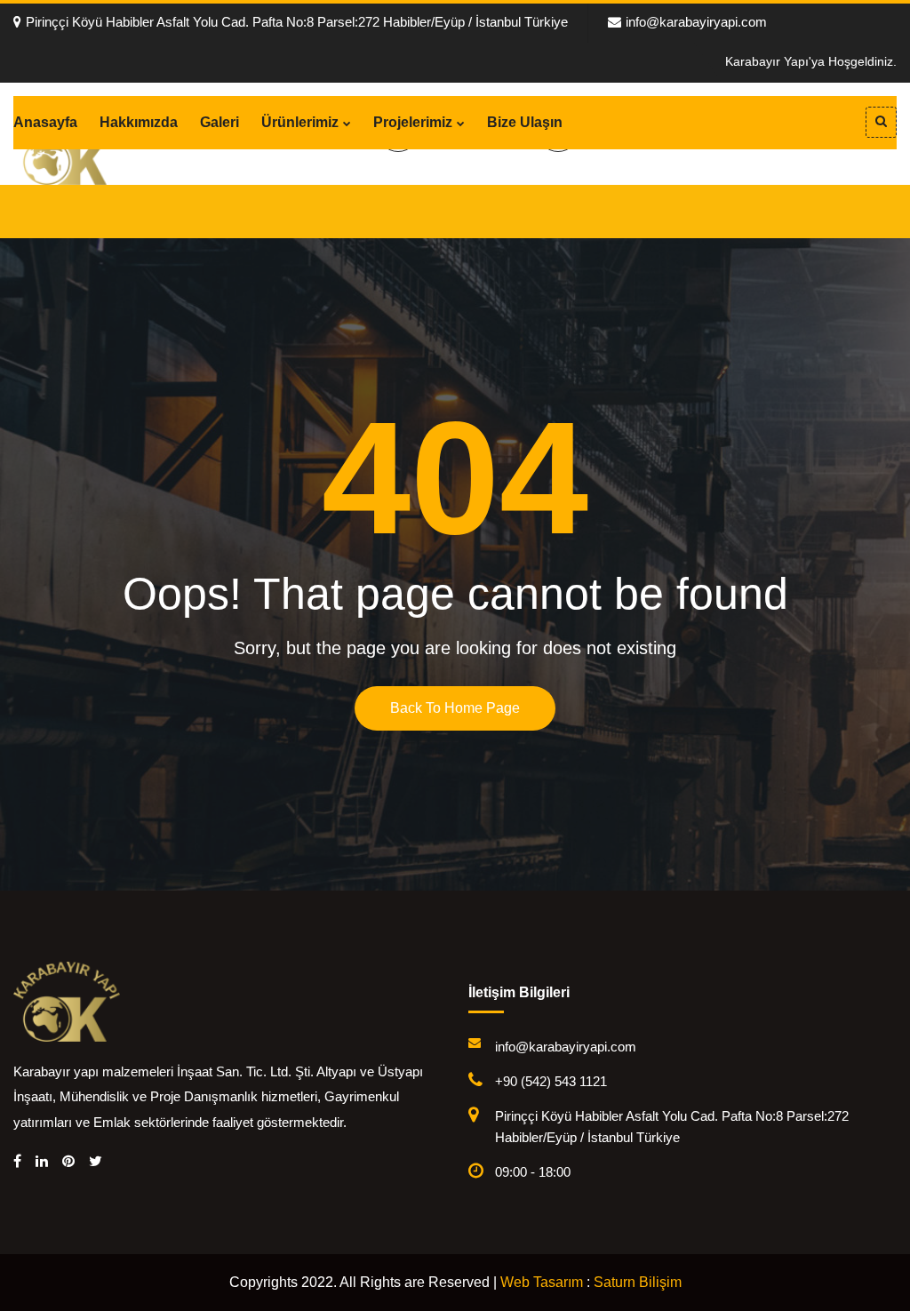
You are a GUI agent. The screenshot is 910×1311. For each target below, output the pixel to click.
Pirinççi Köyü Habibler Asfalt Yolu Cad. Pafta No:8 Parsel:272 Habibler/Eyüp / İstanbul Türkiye (297, 21)
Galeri (219, 122)
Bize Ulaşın (525, 122)
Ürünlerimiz (300, 122)
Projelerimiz (412, 122)
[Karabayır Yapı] (66, 1000)
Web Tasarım (541, 1282)
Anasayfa (45, 122)
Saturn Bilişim (638, 1282)
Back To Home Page (455, 707)
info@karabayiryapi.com (696, 21)
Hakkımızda (139, 122)
